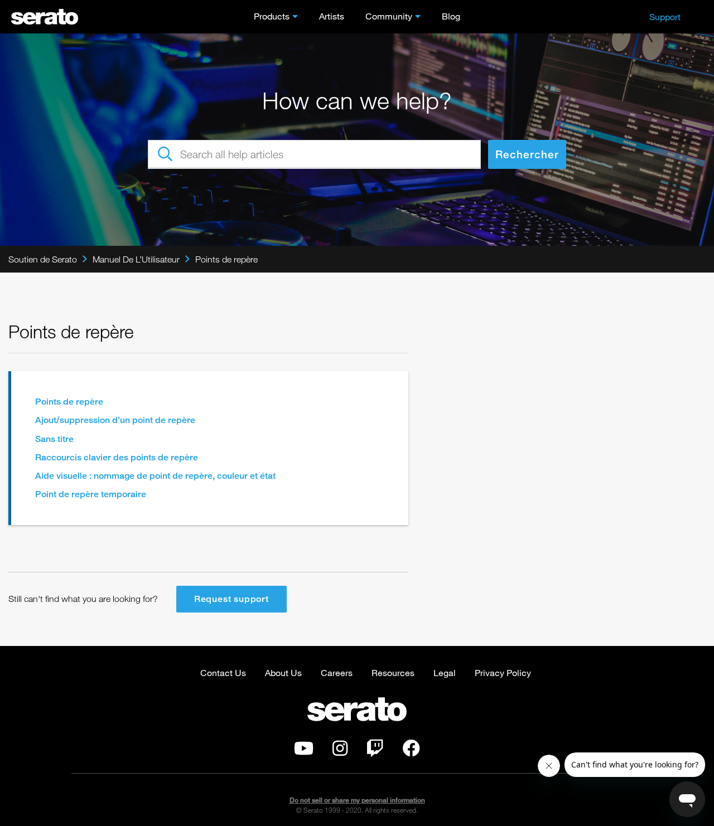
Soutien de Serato (42, 259)
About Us (283, 672)
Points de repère (226, 259)
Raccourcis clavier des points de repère (116, 457)
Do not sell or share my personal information (357, 800)
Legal (444, 672)
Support (665, 16)
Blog (451, 16)
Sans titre (54, 439)
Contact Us (223, 672)
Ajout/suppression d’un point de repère (115, 420)
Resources (393, 672)
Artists (331, 16)
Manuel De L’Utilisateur (136, 259)
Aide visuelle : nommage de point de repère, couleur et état (155, 475)
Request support (231, 599)
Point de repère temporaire (90, 494)
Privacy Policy (503, 672)
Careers (337, 672)
